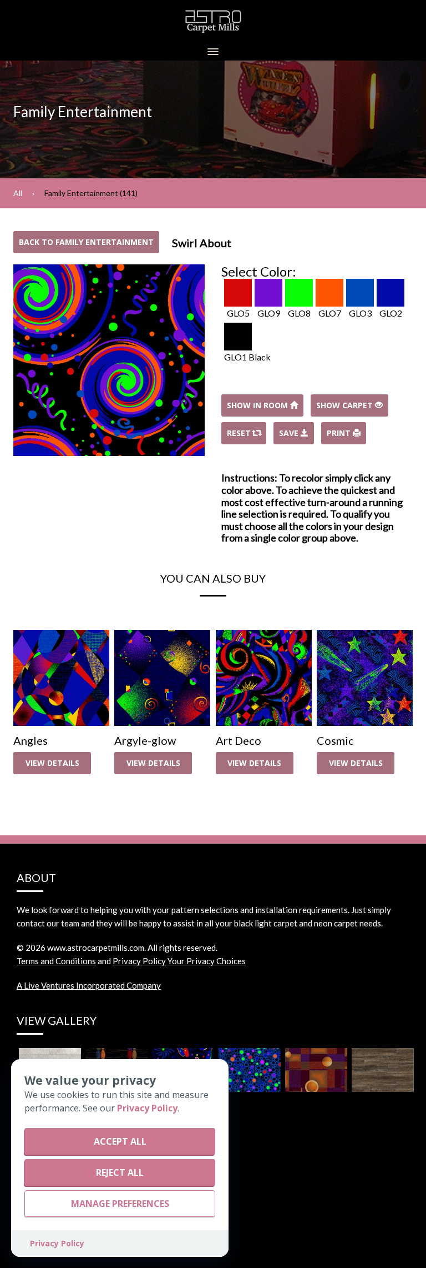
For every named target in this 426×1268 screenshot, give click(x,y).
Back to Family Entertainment (86, 242)
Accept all (120, 1141)
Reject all (120, 1172)
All (17, 193)
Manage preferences (120, 1203)
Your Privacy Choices (207, 961)
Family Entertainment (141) (91, 193)
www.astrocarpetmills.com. (96, 948)
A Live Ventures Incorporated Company (89, 985)
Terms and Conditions (56, 961)
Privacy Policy (139, 961)
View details (52, 763)
